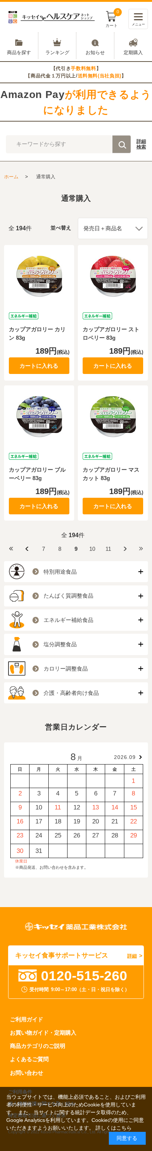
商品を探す (19, 52)
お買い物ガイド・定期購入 (43, 1032)
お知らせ (95, 52)
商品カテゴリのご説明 (37, 1046)
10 (92, 549)
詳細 (141, 144)
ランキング (57, 52)
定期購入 (133, 52)
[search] (121, 144)
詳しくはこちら (114, 1128)
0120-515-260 (84, 975)
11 (108, 549)
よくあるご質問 (29, 1059)
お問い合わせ (26, 1073)
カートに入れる (39, 366)
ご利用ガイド (26, 1019)
